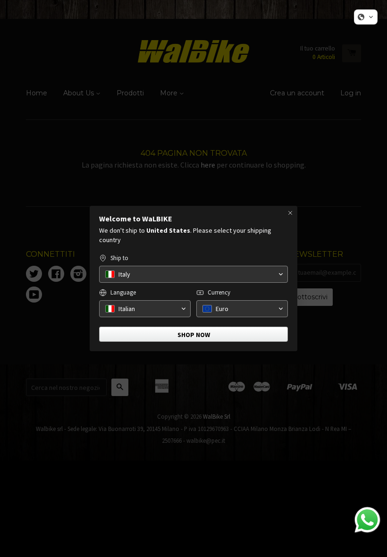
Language (123, 292)
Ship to (119, 258)
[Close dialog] (290, 213)
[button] (366, 17)
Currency (219, 292)
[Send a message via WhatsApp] (367, 520)
